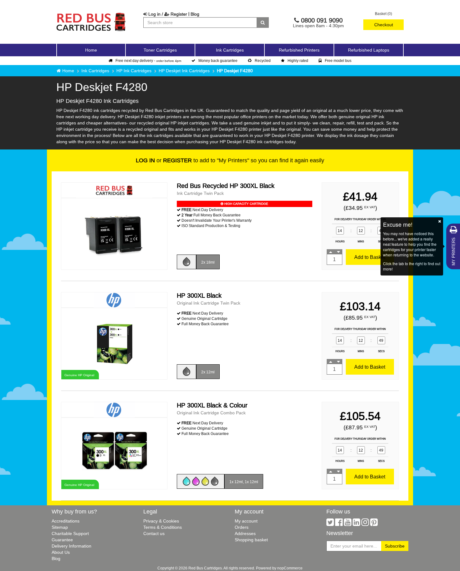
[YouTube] (347, 523)
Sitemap (60, 527)
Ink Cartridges (95, 70)
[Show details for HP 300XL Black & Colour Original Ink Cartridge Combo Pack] (114, 453)
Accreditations (65, 520)
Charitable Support (70, 533)
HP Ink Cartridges (133, 70)
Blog (195, 14)
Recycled (263, 60)
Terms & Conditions (162, 527)
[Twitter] (330, 523)
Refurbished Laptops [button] (368, 50)
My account (246, 520)
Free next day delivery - (148, 60)
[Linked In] (356, 523)
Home (91, 50)
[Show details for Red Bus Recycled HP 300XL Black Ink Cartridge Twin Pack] (114, 233)
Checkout (383, 24)
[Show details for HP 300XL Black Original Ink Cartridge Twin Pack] (114, 343)
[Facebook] (339, 523)
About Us (61, 552)
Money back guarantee (218, 60)
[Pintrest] (374, 523)
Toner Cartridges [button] (160, 50)
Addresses (245, 533)
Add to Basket (369, 257)
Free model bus (338, 60)
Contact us (154, 533)
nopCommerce (290, 568)
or (164, 160)
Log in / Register (167, 14)
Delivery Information (71, 545)
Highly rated (298, 60)
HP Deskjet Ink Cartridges (184, 70)
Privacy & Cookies (161, 520)
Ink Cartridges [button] (230, 50)
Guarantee (62, 539)
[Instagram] (365, 523)
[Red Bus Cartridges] (91, 14)
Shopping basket (251, 539)
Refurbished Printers (299, 50)
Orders (241, 527)
